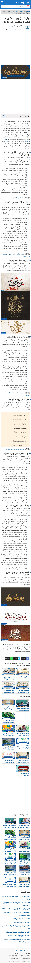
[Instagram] (16, 950)
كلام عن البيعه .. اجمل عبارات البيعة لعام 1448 (16, 909)
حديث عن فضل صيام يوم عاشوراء (15, 449)
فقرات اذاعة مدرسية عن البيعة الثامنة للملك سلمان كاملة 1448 (17, 913)
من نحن (16, 953)
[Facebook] (28, 950)
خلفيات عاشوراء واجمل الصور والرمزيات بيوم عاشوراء (16, 255)
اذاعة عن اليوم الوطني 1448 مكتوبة (19, 935)
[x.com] (24, 950)
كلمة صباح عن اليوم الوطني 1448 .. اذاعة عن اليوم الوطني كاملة (16, 940)
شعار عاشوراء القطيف (18, 198)
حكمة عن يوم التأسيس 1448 (21, 918)
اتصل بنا (28, 953)
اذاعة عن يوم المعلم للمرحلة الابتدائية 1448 (17, 932)
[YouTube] (20, 950)
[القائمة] (2, 2)
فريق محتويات (14, 958)
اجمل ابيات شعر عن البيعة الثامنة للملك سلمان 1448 (16, 897)
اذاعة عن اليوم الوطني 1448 (21, 922)
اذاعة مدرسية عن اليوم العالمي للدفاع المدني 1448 (16, 927)
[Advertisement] (15, 48)
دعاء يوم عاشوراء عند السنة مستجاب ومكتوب (17, 394)
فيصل (11, 26)
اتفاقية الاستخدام (25, 956)
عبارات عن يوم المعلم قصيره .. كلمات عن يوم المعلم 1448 (16, 904)
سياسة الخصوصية (13, 956)
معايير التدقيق (26, 958)
